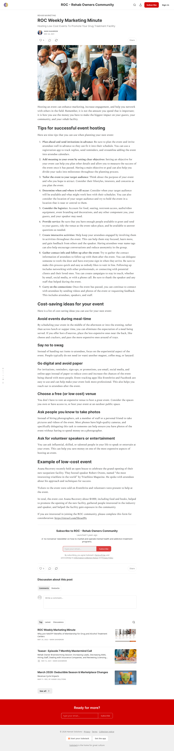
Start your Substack (80, 738)
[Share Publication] (140, 5)
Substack (73, 745)
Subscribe (152, 5)
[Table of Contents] (3, 375)
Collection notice (106, 731)
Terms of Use (100, 555)
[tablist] (49, 588)
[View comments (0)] (49, 40)
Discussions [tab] (58, 622)
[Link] (34, 128)
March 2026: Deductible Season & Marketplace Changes (73, 672)
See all (43, 691)
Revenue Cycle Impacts (48, 676)
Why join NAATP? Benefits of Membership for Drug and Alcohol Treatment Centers (72, 635)
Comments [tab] (44, 588)
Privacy (87, 731)
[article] (87, 636)
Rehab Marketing (47, 15)
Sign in (165, 5)
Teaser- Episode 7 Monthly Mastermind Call (65, 650)
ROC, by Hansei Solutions (55, 679)
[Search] (134, 5)
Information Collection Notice (86, 558)
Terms (94, 731)
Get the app (100, 738)
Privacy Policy (107, 558)
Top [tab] (40, 622)
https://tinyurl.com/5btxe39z (71, 518)
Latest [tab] (48, 622)
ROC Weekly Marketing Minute (56, 629)
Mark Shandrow (51, 31)
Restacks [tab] (55, 588)
